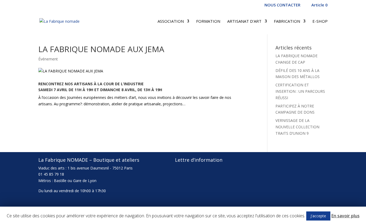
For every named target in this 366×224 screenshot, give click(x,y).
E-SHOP (320, 21)
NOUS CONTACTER (282, 5)
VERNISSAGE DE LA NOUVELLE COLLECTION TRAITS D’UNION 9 (297, 127)
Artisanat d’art (244, 21)
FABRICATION (287, 21)
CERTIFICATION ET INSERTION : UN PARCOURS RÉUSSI (300, 91)
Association (171, 21)
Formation (208, 21)
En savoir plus (345, 216)
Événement (48, 58)
